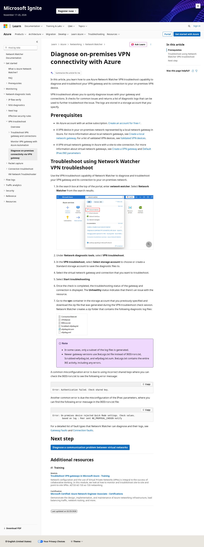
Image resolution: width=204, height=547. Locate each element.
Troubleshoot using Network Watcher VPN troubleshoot (182, 55)
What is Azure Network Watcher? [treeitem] (19, 70)
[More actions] (150, 44)
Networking (76, 44)
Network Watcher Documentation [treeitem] (14, 56)
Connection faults (83, 430)
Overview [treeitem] (15, 126)
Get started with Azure (187, 34)
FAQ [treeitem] (10, 77)
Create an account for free (123, 123)
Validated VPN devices (133, 138)
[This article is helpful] (193, 71)
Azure (63, 44)
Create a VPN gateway (124, 149)
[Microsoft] (5, 26)
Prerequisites (175, 50)
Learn (54, 44)
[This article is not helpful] (196, 71)
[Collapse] (37, 41)
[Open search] (189, 26)
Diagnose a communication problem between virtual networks (90, 447)
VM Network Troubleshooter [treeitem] (22, 174)
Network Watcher (94, 44)
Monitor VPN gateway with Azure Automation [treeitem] (24, 143)
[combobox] (20, 47)
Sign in (196, 25)
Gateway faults (59, 430)
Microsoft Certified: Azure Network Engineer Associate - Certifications (87, 493)
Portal (167, 34)
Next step (173, 60)
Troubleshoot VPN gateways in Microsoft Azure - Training (80, 476)
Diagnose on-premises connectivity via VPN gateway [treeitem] (22, 154)
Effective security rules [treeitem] (19, 116)
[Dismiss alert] (198, 6)
